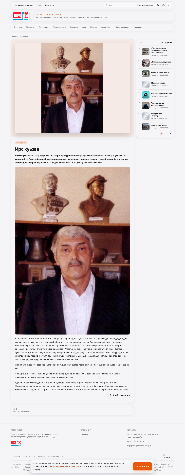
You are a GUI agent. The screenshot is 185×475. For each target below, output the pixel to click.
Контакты (49, 5)
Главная (14, 37)
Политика (18, 27)
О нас (39, 5)
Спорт (84, 27)
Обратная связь (29, 456)
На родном (138, 27)
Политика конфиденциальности (50, 456)
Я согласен (142, 466)
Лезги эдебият (122, 27)
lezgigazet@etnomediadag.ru (139, 446)
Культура (74, 27)
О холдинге (15, 456)
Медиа (93, 27)
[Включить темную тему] (158, 5)
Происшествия (59, 27)
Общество (30, 27)
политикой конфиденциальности (63, 466)
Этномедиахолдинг (24, 5)
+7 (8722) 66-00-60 (135, 441)
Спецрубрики (106, 27)
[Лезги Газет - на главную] (20, 16)
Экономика (44, 27)
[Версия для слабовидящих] (163, 5)
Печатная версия (146, 5)
